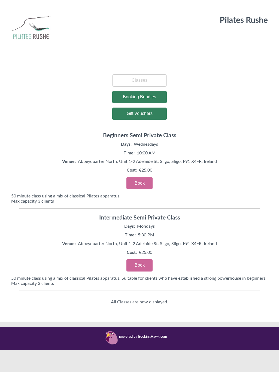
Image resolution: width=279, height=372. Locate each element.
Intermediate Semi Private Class (139, 218)
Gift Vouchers (140, 113)
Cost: (132, 170)
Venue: (69, 161)
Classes (139, 80)
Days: (126, 144)
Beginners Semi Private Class (139, 135)
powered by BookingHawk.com (143, 337)
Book (140, 183)
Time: (129, 153)
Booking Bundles (139, 96)
